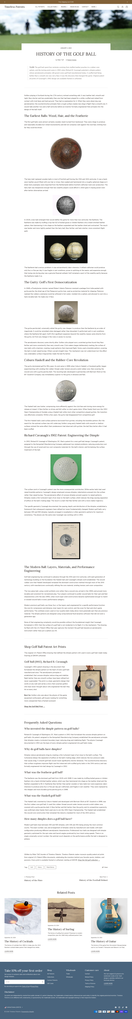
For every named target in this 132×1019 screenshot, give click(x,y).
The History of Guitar (103, 941)
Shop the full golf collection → (89, 860)
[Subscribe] (42, 982)
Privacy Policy (89, 980)
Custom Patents (52, 980)
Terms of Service (90, 983)
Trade (68, 974)
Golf (32, 867)
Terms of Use (25, 986)
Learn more (8, 951)
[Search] (118, 7)
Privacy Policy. (34, 986)
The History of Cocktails (18, 941)
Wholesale (69, 977)
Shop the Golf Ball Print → (34, 706)
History (40, 867)
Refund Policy (89, 977)
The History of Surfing (61, 929)
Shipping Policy (89, 987)
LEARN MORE (108, 983)
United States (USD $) (14, 1007)
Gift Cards (50, 983)
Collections (50, 977)
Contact (87, 974)
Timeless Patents (14, 6)
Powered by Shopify (27, 1012)
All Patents (50, 974)
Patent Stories (71, 60)
